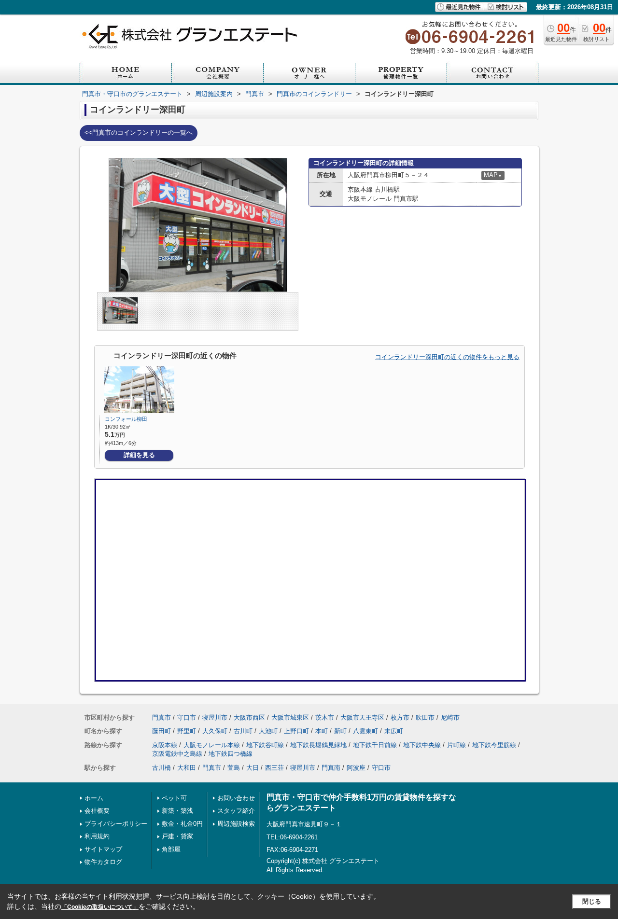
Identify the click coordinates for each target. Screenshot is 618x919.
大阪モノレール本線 (211, 745)
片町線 (456, 745)
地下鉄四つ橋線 (231, 753)
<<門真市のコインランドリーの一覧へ (138, 132)
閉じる (591, 901)
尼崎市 (450, 717)
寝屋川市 (214, 717)
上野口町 (296, 731)
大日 (252, 767)
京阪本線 (164, 745)
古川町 (243, 731)
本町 (321, 731)
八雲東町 (365, 731)
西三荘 (274, 767)
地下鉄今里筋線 (494, 745)
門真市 (161, 717)
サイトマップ (103, 849)
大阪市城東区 (290, 717)
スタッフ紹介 (236, 810)
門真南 (331, 767)
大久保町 (214, 731)
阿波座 (356, 767)
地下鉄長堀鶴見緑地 (318, 745)
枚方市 (400, 717)
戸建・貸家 (177, 836)
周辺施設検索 (236, 823)
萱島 (233, 767)
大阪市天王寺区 (362, 717)
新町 (340, 731)
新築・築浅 (177, 810)
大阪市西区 (249, 717)
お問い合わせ (236, 798)
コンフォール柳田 (126, 419)
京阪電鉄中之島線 (177, 753)
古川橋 (161, 767)
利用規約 (97, 836)
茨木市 (324, 717)
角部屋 (171, 849)
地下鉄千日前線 (375, 745)
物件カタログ (103, 861)
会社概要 (97, 810)
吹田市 (425, 717)
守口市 (186, 717)
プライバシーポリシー (115, 823)
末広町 (393, 731)
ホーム (93, 798)
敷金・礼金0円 (182, 823)
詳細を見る (139, 455)
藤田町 (161, 731)
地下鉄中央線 (422, 745)
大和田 (186, 767)
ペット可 (174, 798)
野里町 (186, 731)
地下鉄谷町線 (265, 745)
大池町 (268, 731)
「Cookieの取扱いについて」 (100, 907)
